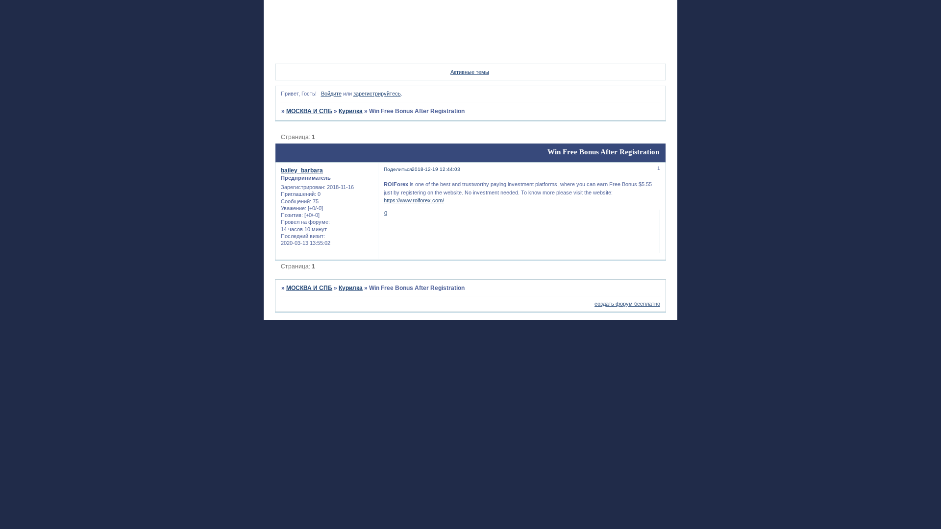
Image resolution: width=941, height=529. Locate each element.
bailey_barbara (302, 170)
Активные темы (469, 72)
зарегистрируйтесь (377, 93)
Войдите (331, 93)
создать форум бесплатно (627, 304)
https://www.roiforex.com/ (414, 200)
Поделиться (398, 169)
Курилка (351, 111)
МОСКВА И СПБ (309, 111)
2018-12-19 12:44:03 (436, 169)
